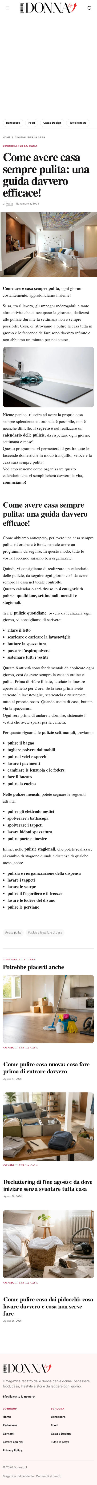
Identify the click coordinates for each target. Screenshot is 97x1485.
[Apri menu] (7, 8)
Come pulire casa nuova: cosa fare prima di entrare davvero (46, 1067)
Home (6, 137)
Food (31, 122)
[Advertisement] (48, 66)
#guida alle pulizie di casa (45, 932)
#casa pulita (13, 932)
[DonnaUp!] (48, 8)
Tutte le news (77, 122)
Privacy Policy (12, 1450)
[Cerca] (89, 8)
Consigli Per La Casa (30, 137)
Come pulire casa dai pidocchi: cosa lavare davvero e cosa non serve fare (48, 1306)
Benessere (13, 122)
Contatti (8, 1433)
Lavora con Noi (13, 1442)
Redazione (10, 1425)
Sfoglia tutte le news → (19, 1396)
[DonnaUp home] (27, 1368)
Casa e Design (52, 122)
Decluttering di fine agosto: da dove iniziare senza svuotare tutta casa (47, 1185)
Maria (9, 203)
